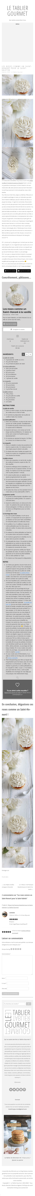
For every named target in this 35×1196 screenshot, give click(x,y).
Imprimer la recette (24, 270)
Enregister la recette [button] (18, 329)
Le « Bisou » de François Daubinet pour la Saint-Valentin (25, 887)
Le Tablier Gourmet (17, 10)
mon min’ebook (26, 266)
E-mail (4, 983)
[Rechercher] (28, 1003)
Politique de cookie (19, 1188)
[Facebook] (17, 1089)
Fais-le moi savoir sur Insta (12, 692)
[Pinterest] (21, 1089)
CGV (26, 1188)
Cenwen (12, 913)
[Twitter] (14, 1089)
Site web (4, 988)
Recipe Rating (6, 949)
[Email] (11, 1089)
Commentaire (6, 954)
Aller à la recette (10, 270)
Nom (4, 978)
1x (23, 354)
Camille (17, 652)
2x (27, 354)
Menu (17, 24)
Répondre (27, 915)
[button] (3, 315)
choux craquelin (13, 658)
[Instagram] (24, 1089)
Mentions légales (16, 1185)
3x (30, 354)
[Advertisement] (17, 44)
